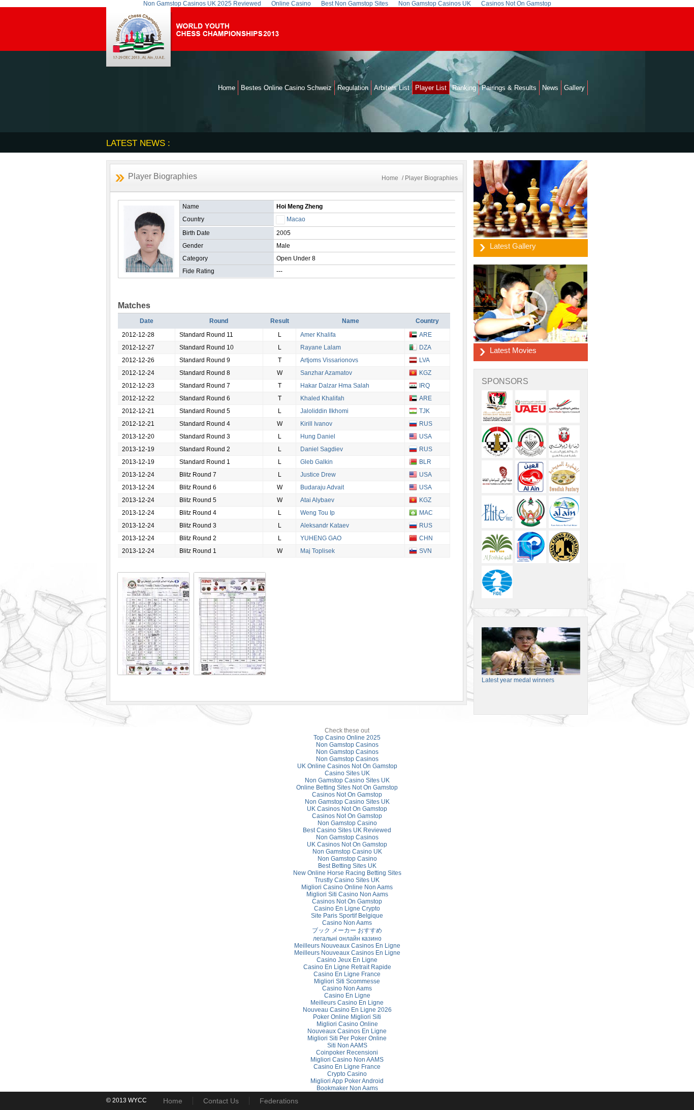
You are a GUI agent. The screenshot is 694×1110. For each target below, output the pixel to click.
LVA (424, 360)
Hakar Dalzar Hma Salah (334, 385)
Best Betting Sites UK (347, 865)
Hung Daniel (317, 436)
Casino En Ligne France (347, 974)
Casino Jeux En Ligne (347, 959)
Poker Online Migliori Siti (347, 1016)
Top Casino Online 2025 (347, 737)
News (550, 88)
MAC (426, 512)
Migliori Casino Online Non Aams (347, 887)
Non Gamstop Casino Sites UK (347, 780)
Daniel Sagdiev (321, 449)
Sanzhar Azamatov (326, 372)
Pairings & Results (509, 88)
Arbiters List (391, 88)
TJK (424, 411)
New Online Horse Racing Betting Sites (347, 873)
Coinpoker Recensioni (347, 1052)
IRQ (424, 385)
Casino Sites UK (347, 773)
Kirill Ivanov (316, 423)
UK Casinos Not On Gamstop (347, 808)
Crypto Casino (347, 1073)
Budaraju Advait (322, 487)
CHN (426, 538)
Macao (296, 219)
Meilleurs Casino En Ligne (347, 1002)
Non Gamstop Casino (347, 823)
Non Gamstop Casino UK (347, 851)
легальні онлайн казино (347, 938)
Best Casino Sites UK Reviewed (347, 830)
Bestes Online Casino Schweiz (286, 88)
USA (425, 436)
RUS (425, 423)
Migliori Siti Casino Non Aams (347, 894)
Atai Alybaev (317, 500)
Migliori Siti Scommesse (347, 981)
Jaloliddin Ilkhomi (324, 411)
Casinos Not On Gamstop (347, 794)
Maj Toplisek (317, 550)
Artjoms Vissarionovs (329, 360)
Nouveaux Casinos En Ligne (347, 1031)
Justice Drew (318, 474)
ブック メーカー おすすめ (347, 930)
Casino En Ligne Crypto (347, 908)
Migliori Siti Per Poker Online (347, 1038)
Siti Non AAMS (347, 1045)
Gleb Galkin (316, 461)
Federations (279, 1101)
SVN (425, 550)
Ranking (464, 88)
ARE (425, 334)
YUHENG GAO (320, 538)
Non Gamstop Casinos (347, 744)
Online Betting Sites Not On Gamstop (347, 787)
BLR (425, 461)
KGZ (425, 372)
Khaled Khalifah (322, 398)
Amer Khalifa (318, 334)
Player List (431, 88)
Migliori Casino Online (347, 1024)
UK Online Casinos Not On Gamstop (347, 766)
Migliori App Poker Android (347, 1081)
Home (226, 88)
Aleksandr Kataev (324, 525)
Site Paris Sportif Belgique (347, 915)
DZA (425, 347)
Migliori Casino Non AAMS (347, 1059)
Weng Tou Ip (317, 512)
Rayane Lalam (320, 347)
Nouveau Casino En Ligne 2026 (347, 1009)
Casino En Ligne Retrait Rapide (347, 967)
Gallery (574, 88)
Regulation (352, 88)
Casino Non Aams (347, 922)
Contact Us (221, 1101)
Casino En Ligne (347, 995)
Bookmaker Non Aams (347, 1088)
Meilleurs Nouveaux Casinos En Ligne (347, 945)
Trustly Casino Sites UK (347, 880)
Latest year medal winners (518, 680)
